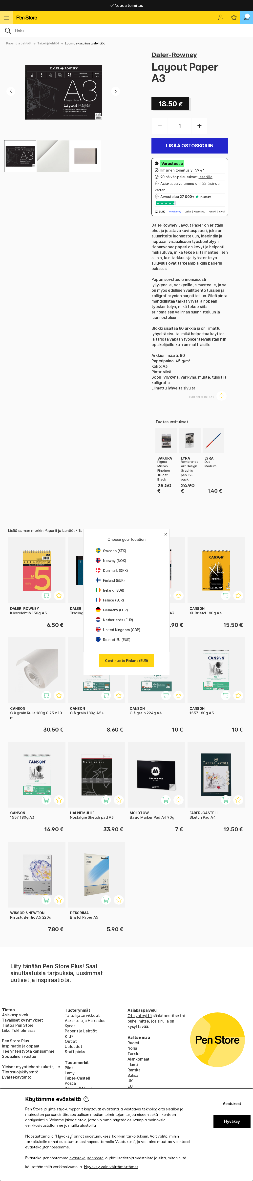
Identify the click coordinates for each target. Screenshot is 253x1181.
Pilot (69, 1067)
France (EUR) (113, 600)
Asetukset (232, 1103)
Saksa (132, 1075)
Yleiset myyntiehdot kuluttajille (31, 1066)
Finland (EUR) (114, 580)
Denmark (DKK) (115, 570)
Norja (132, 1048)
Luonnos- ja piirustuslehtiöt (85, 43)
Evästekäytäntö (17, 1077)
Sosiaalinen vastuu (19, 1056)
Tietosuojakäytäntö (20, 1071)
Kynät (70, 1025)
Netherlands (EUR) (118, 620)
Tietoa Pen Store (18, 1025)
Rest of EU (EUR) (116, 640)
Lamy (70, 1072)
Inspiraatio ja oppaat (21, 1046)
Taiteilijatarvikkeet (82, 1015)
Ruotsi (133, 1042)
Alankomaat (138, 1059)
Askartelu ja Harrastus (85, 1020)
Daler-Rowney (174, 54)
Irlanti (132, 1064)
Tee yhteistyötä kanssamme (28, 1051)
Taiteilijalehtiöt (48, 43)
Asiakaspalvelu (15, 1014)
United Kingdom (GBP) (121, 630)
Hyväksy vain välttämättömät (111, 1166)
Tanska (134, 1053)
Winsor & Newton (81, 1088)
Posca (70, 1083)
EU (130, 1086)
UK (130, 1080)
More (160, 430)
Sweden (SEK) (114, 551)
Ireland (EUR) (113, 590)
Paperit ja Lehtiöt (19, 43)
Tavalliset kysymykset (22, 1020)
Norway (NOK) (114, 561)
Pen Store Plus (15, 1040)
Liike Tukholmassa (19, 1030)
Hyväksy (232, 1121)
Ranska (134, 1069)
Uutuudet (73, 1046)
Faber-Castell (77, 1078)
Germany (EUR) (115, 610)
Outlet (71, 1041)
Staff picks (75, 1051)
